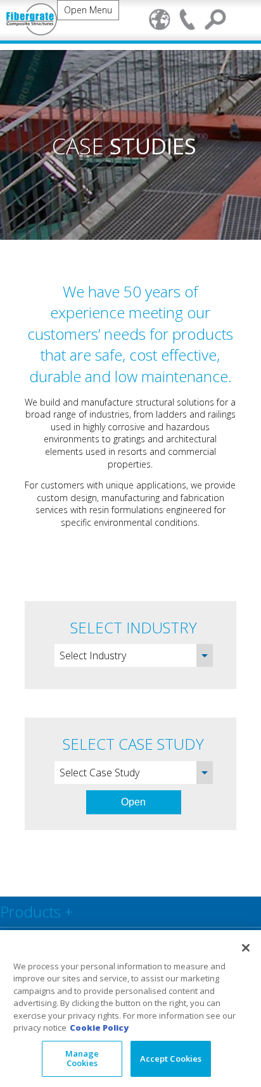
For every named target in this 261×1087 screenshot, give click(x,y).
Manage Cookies (82, 1058)
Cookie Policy (99, 1027)
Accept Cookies (171, 1058)
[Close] (246, 948)
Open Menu (88, 15)
